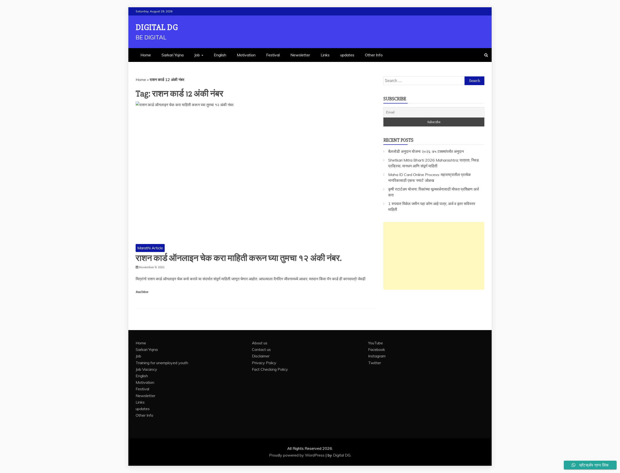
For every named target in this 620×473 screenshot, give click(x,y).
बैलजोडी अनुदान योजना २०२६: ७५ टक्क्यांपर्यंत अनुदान (426, 151)
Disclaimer (261, 356)
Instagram (377, 356)
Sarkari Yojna (173, 54)
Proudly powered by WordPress (297, 455)
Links (325, 54)
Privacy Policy (264, 362)
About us (259, 342)
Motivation (246, 54)
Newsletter (300, 54)
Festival (273, 54)
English (220, 54)
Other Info (374, 54)
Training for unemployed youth (162, 362)
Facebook (376, 349)
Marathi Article (150, 247)
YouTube (375, 342)
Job (197, 54)
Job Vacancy (146, 369)
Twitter (374, 362)
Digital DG (157, 27)
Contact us (261, 349)
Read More (142, 292)
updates (347, 54)
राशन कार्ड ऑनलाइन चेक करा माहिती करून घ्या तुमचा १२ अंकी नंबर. (238, 258)
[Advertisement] (433, 256)
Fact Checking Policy (270, 369)
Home (145, 54)
